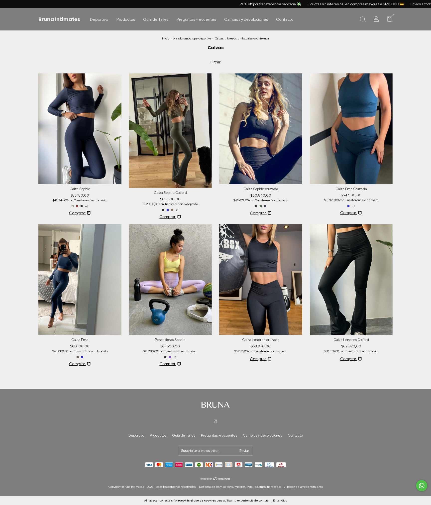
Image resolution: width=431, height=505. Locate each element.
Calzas (219, 38)
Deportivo (99, 19)
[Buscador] (362, 19)
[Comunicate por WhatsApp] (421, 485)
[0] (388, 20)
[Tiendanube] (215, 479)
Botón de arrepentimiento (305, 487)
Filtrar (215, 62)
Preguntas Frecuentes (196, 19)
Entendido (280, 501)
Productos (125, 19)
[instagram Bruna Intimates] (215, 421)
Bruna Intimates (59, 19)
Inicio (165, 38)
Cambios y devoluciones (246, 19)
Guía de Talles (155, 19)
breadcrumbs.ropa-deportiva (192, 38)
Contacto (285, 19)
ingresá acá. (274, 487)
